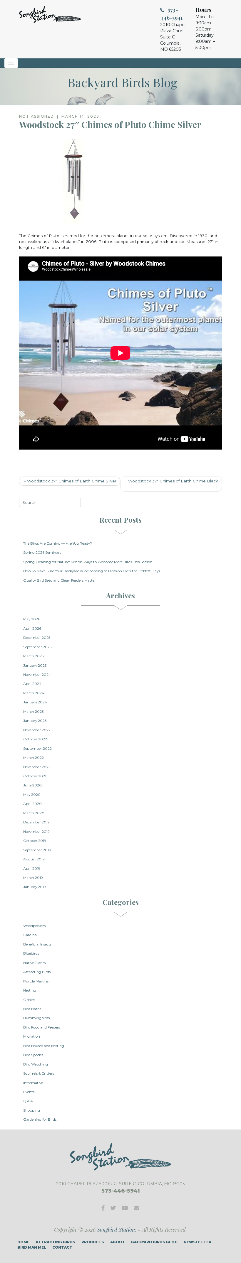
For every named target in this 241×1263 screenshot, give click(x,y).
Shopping (31, 1110)
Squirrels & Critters (38, 1073)
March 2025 (33, 656)
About (117, 1242)
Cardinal (30, 935)
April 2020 (32, 803)
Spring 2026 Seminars (42, 552)
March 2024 (33, 693)
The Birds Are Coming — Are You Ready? (57, 543)
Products (92, 1242)
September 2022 (37, 748)
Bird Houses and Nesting (43, 1046)
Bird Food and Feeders (41, 1027)
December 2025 (36, 637)
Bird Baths (32, 1009)
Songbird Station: (116, 1229)
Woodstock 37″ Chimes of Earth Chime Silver (71, 481)
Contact (62, 1247)
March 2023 (33, 711)
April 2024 (32, 683)
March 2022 (33, 757)
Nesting (29, 990)
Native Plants (34, 962)
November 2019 (36, 831)
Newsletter (197, 1242)
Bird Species (33, 1055)
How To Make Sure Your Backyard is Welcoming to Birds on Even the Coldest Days (91, 571)
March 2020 (33, 813)
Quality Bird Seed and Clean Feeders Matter (59, 580)
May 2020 (32, 794)
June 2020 (32, 785)
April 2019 (31, 868)
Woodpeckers (34, 925)
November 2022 (37, 730)
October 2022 (35, 739)
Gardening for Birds (39, 1119)
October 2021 (34, 776)
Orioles (29, 999)
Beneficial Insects (37, 944)
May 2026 (31, 619)
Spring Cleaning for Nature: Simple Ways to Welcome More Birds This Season (87, 562)
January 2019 (34, 886)
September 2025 (37, 647)
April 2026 (32, 628)
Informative (33, 1082)
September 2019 (37, 850)
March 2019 (33, 877)
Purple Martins (35, 981)
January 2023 (35, 720)
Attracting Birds (37, 972)
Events (28, 1092)
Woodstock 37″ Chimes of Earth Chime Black (173, 481)
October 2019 (34, 840)
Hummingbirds (36, 1018)
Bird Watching (35, 1064)
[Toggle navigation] (11, 63)
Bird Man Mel (31, 1247)
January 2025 (34, 665)
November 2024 (37, 674)
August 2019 (34, 859)
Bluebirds (31, 953)
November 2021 (36, 767)
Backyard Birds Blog (154, 1242)
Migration (31, 1036)
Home (23, 1242)
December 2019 (36, 822)
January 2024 (35, 702)
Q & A (28, 1101)
